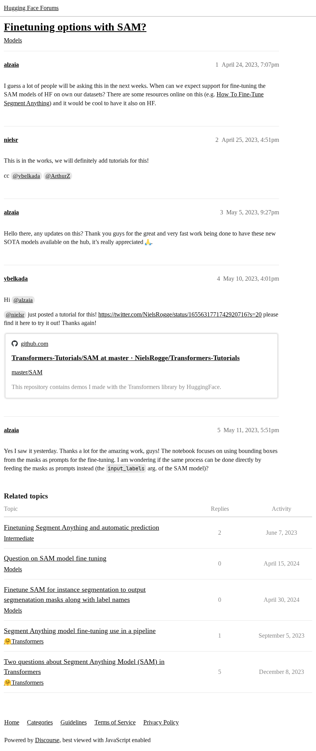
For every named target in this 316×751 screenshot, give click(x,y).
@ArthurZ (57, 176)
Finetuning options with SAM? (75, 27)
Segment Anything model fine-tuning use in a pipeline (80, 631)
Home (11, 722)
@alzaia (23, 300)
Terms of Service (115, 722)
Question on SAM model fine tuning (55, 558)
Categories (40, 722)
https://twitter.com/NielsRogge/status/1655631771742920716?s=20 (180, 314)
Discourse (47, 740)
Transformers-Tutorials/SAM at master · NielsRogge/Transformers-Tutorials (126, 358)
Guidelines (74, 722)
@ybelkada (26, 176)
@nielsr (15, 315)
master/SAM (27, 372)
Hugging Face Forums (31, 8)
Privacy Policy (161, 722)
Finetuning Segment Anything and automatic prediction (81, 527)
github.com (34, 343)
